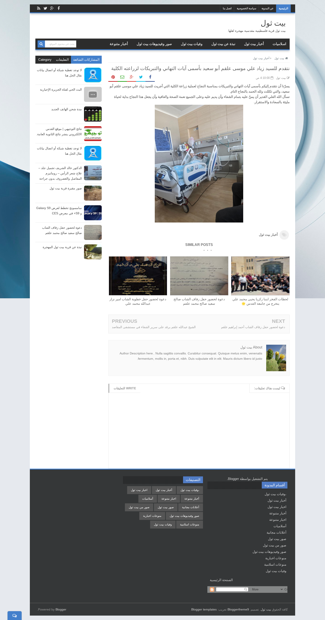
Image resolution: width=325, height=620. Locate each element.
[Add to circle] (52, 8)
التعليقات (62, 59)
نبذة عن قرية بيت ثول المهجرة (62, 247)
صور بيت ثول (277, 539)
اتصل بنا (227, 8)
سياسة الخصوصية (246, 8)
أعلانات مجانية (276, 532)
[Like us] (58, 8)
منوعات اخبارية (275, 558)
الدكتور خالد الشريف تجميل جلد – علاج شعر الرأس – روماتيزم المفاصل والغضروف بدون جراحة (60, 173)
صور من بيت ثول (274, 545)
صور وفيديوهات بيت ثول (154, 44)
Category (45, 59)
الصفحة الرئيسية (221, 580)
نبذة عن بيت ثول (223, 44)
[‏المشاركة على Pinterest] (113, 77)
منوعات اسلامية (275, 564)
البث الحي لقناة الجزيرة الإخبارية (61, 89)
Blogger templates (204, 609)
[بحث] (41, 44)
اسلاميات (279, 44)
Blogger (233, 479)
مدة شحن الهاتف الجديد (66, 109)
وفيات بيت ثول (192, 44)
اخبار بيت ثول (277, 507)
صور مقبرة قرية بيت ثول (66, 188)
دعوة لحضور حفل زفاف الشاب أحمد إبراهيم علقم (253, 327)
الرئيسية (283, 8)
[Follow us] (45, 8)
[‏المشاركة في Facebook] (150, 77)
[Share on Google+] (131, 77)
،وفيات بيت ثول (275, 494)
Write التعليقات (125, 388)
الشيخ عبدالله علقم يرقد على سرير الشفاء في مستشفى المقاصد (154, 327)
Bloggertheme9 (238, 609)
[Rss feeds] (38, 8)
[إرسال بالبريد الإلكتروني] (122, 77)
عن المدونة (267, 8)
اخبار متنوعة (277, 519)
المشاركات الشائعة (86, 59)
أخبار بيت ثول (254, 44)
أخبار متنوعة (119, 44)
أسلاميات (279, 526)
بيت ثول (266, 609)
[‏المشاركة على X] (140, 77)
